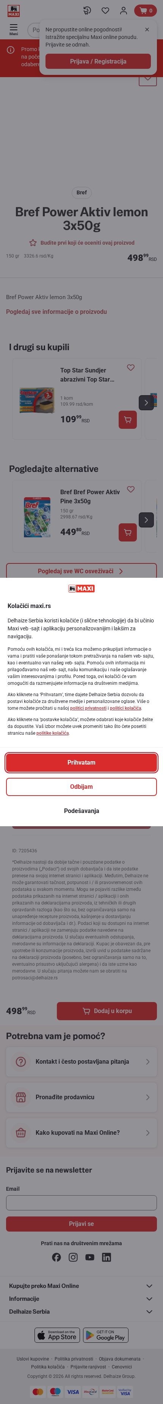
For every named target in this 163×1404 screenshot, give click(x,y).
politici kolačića (125, 708)
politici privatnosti (88, 708)
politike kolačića (52, 733)
